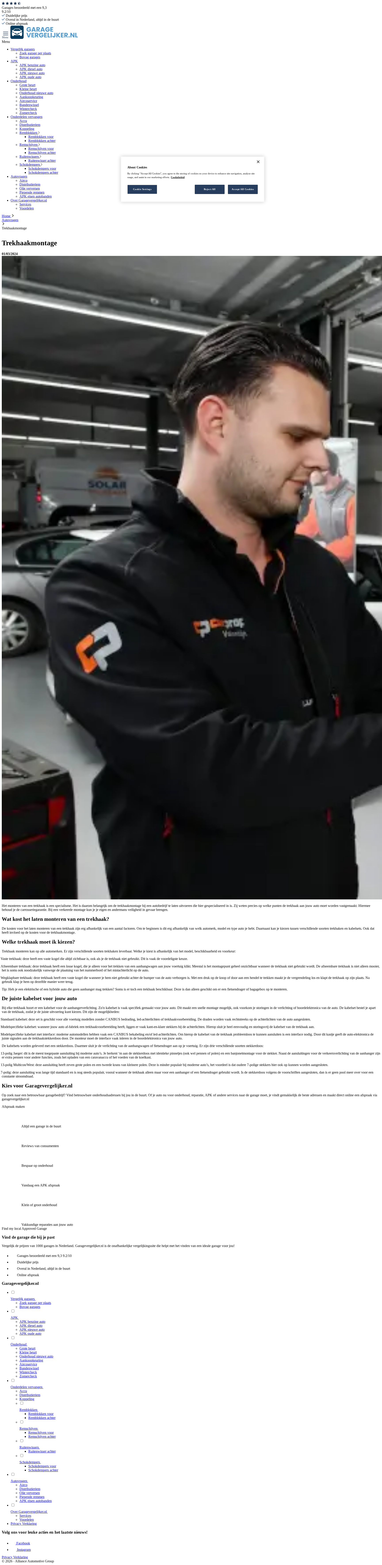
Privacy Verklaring (24, 1523)
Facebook (22, 1543)
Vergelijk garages (23, 49)
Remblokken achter (41, 141)
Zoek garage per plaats (35, 53)
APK (14, 61)
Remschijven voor (41, 148)
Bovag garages (29, 57)
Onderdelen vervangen (26, 117)
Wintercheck (28, 109)
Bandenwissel (29, 105)
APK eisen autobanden (35, 196)
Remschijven (28, 145)
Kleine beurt (28, 89)
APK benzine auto (32, 65)
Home (6, 216)
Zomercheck (28, 113)
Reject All (210, 189)
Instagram (23, 1550)
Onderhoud (19, 81)
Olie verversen (29, 188)
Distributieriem (29, 125)
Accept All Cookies (243, 189)
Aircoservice (28, 101)
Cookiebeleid (178, 177)
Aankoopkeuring (31, 97)
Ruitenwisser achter (42, 160)
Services (25, 204)
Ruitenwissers (29, 156)
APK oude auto (30, 77)
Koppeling (26, 129)
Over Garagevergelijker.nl (29, 200)
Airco (23, 180)
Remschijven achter (42, 152)
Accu (23, 121)
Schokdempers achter (43, 172)
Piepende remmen (31, 192)
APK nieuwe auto (32, 73)
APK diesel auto (30, 69)
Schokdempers (30, 164)
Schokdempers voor (42, 168)
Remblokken (28, 133)
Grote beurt (27, 85)
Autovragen (19, 176)
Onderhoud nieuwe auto (36, 93)
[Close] (258, 162)
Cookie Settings (142, 189)
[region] (192, 179)
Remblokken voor (40, 137)
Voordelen (26, 208)
